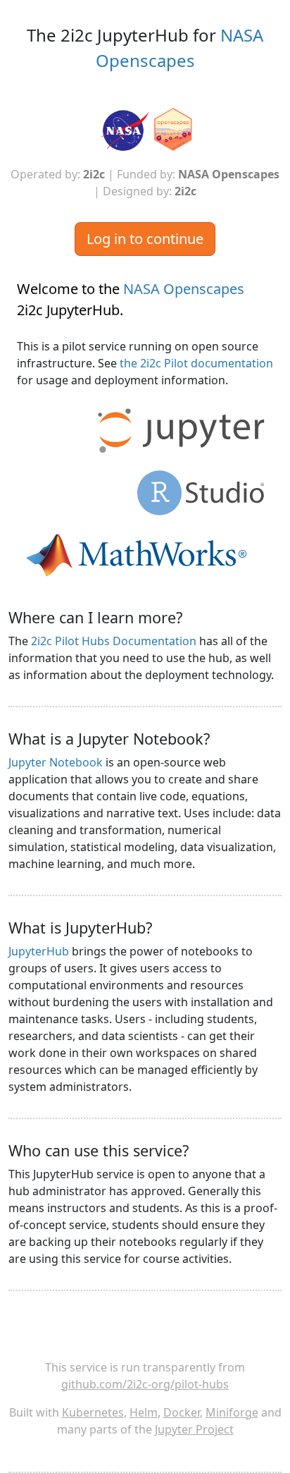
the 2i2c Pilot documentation (196, 363)
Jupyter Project (194, 1429)
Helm (144, 1412)
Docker (181, 1412)
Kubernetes (93, 1412)
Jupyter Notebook (55, 762)
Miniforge (232, 1412)
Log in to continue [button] (145, 238)
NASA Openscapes (228, 174)
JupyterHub (38, 951)
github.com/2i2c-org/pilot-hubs (145, 1384)
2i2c (94, 174)
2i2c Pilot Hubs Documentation (113, 641)
